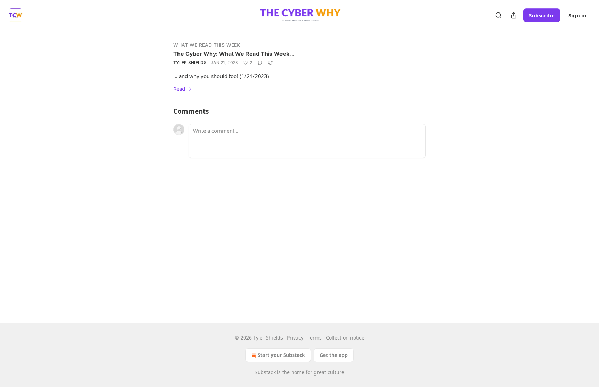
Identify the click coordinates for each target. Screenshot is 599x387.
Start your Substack (281, 355)
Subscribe (542, 15)
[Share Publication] (514, 15)
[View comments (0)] (259, 63)
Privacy (295, 337)
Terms (314, 337)
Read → (182, 88)
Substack (265, 372)
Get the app (334, 355)
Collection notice (345, 337)
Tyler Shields (190, 62)
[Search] (498, 15)
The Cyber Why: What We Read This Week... (234, 53)
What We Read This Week (206, 45)
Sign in (577, 15)
